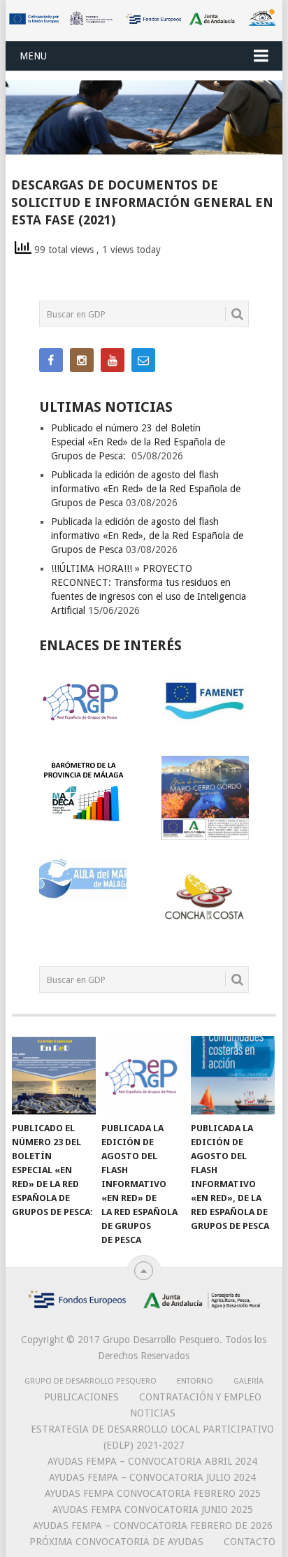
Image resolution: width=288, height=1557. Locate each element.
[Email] (143, 360)
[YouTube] (112, 360)
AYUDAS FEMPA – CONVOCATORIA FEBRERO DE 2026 (153, 1525)
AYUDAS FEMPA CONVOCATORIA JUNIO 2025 (152, 1509)
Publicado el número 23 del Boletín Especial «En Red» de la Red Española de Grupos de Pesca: (138, 441)
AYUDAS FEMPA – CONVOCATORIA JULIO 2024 (152, 1477)
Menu (33, 56)
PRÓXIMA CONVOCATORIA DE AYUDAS (116, 1541)
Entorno (195, 1381)
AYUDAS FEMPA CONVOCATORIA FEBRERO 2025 (153, 1493)
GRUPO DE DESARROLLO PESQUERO (90, 1381)
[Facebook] (51, 360)
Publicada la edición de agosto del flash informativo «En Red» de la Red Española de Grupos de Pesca (145, 488)
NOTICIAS (152, 1413)
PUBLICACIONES (81, 1396)
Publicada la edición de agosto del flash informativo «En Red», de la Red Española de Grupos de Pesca (147, 535)
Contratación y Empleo (200, 1396)
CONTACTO (249, 1541)
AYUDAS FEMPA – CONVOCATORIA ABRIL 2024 (152, 1461)
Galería (248, 1381)
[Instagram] (82, 360)
